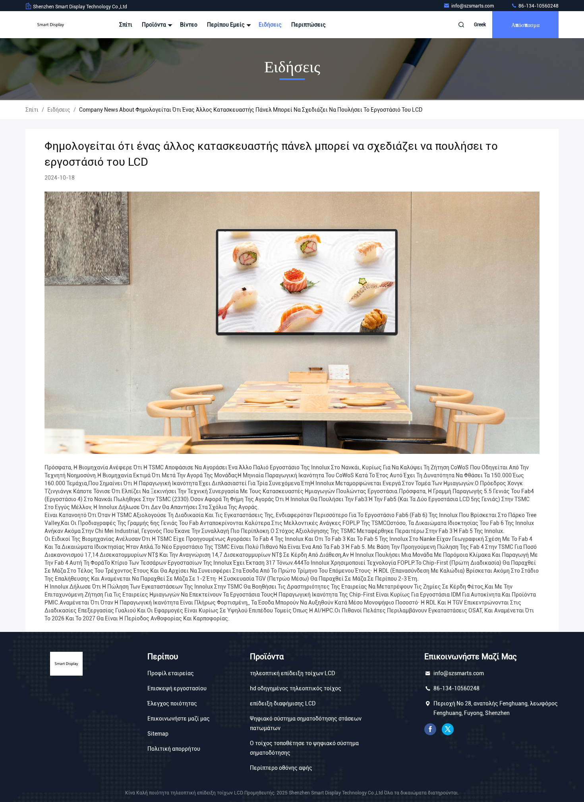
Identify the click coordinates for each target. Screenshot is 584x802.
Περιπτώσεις (308, 24)
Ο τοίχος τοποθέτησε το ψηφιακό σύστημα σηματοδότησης (304, 748)
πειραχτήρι (448, 729)
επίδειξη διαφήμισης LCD (282, 703)
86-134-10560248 (538, 6)
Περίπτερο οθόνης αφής (281, 768)
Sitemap (157, 733)
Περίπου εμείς (226, 24)
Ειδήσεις (270, 24)
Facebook (430, 729)
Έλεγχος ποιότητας (172, 703)
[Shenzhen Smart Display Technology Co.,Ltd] (50, 24)
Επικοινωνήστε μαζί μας (178, 718)
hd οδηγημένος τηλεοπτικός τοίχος (295, 688)
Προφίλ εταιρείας (170, 673)
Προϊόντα (154, 24)
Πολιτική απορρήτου (173, 749)
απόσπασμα (525, 24)
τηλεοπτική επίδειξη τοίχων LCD (292, 673)
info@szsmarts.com (473, 6)
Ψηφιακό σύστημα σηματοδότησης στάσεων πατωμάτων (306, 723)
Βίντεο (188, 24)
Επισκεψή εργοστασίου (177, 688)
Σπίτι (125, 24)
